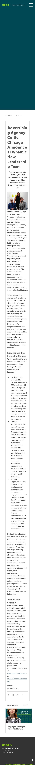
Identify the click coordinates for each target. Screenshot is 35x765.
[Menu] (31, 5)
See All (26, 705)
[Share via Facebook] (8, 695)
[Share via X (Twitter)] (13, 695)
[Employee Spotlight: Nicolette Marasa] (19, 716)
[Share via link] (22, 695)
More (18, 115)
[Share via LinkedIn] (18, 695)
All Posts (8, 115)
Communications (12, 688)
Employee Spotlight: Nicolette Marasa (16, 728)
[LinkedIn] (32, 760)
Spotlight (10, 686)
